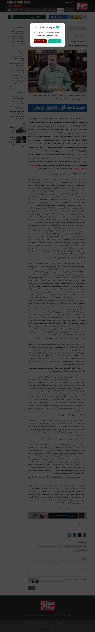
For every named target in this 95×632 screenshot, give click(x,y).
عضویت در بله (55, 41)
